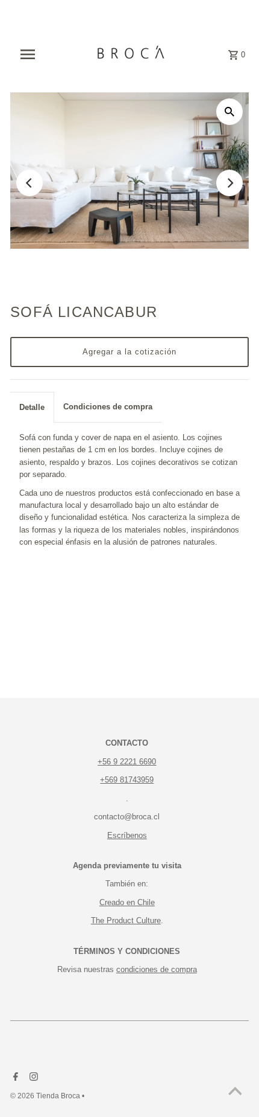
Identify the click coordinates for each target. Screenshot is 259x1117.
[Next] (229, 183)
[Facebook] (14, 1078)
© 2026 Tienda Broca (46, 1096)
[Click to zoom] (229, 111)
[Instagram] (32, 1078)
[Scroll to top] (235, 1093)
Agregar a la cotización (129, 351)
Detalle (32, 407)
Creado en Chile (127, 902)
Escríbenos (127, 835)
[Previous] (29, 183)
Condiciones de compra (107, 406)
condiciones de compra (156, 969)
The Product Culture (126, 920)
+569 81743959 (127, 779)
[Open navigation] (34, 54)
